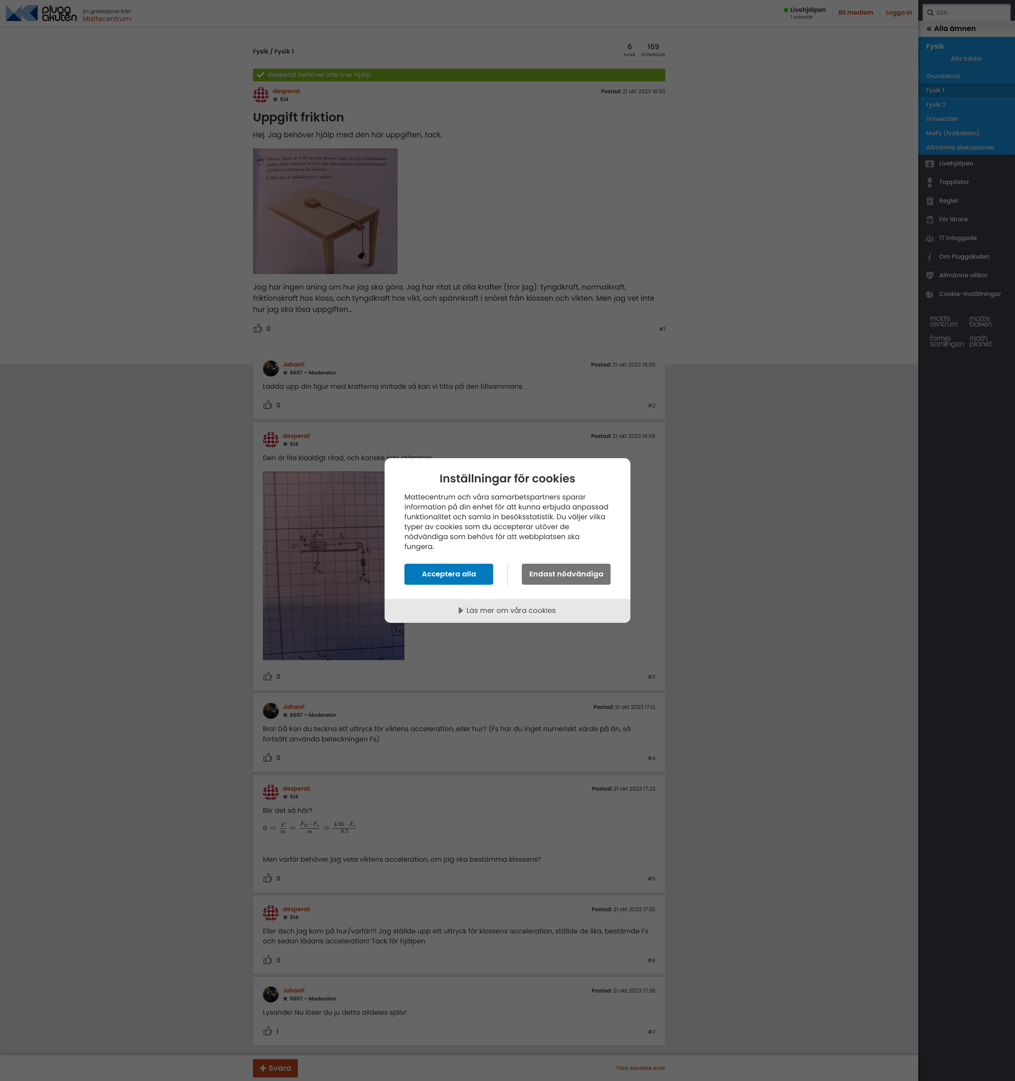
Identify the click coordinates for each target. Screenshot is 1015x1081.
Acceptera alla (449, 574)
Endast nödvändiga (566, 574)
